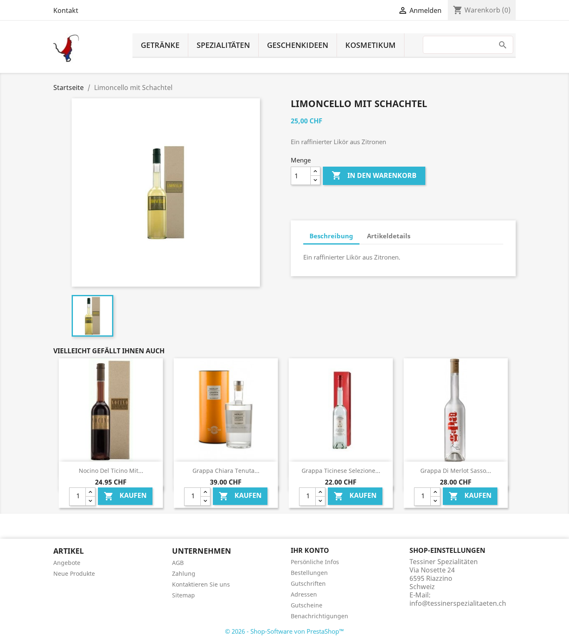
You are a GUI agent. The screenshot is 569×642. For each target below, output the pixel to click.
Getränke (160, 45)
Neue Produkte (74, 573)
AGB (178, 563)
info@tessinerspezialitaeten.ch (457, 603)
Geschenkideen (297, 45)
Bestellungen (309, 573)
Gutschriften (308, 583)
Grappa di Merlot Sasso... (455, 471)
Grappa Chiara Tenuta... (226, 471)
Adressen (304, 594)
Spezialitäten (223, 45)
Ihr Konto (310, 550)
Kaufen (125, 496)
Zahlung (183, 573)
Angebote (66, 563)
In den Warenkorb (374, 175)
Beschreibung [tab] (331, 236)
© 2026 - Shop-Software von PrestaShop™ (284, 631)
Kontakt (65, 10)
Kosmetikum (370, 45)
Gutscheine (306, 605)
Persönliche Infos (315, 562)
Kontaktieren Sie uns (201, 584)
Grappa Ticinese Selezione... (341, 471)
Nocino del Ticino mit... (111, 471)
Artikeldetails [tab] (388, 236)
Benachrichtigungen (319, 616)
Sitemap (183, 595)
